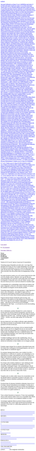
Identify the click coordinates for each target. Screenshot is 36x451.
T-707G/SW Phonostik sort (18, 72)
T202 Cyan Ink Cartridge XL (19, 113)
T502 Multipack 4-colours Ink (14, 126)
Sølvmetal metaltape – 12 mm (12, 65)
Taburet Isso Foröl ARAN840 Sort (12, 227)
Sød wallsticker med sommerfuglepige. (17, 59)
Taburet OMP (6, 234)
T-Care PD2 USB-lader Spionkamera (15, 80)
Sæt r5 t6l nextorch (13, 30)
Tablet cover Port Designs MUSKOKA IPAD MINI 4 (17, 170)
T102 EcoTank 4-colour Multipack (17, 98)
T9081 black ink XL (9, 139)
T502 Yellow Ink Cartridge (14, 127)
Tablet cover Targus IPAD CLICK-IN (17, 179)
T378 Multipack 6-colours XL (14, 124)
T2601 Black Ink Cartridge (22, 117)
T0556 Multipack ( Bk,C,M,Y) (19, 91)
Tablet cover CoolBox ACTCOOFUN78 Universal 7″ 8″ (17, 158)
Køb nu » (9, 250)
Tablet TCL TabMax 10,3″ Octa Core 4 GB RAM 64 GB (16, 198)
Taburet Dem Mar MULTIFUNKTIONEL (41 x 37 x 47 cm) (17, 216)
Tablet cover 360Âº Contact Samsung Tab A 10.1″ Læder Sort (16, 157)
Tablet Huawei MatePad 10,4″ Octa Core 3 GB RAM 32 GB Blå (16, 182)
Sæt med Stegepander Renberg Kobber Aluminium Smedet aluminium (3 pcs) (17, 20)
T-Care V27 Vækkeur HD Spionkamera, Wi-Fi (16, 84)
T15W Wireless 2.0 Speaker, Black (18, 104)
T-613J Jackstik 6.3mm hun (17, 71)
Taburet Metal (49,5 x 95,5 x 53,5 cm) (13, 231)
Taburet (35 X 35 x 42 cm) (22, 206)
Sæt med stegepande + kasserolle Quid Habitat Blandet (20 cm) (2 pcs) (17, 12)
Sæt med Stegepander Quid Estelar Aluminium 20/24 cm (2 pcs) (15, 17)
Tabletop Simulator (10, 206)
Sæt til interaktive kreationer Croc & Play (16, 31)
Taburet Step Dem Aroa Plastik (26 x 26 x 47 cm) (17, 239)
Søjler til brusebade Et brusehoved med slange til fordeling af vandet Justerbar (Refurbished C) (17, 62)
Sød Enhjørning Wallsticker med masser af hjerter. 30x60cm (17, 35)
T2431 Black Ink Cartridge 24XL (20, 115)
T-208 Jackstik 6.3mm (8, 68)
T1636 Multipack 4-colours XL (16, 107)
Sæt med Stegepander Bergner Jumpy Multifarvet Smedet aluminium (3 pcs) (17, 15)
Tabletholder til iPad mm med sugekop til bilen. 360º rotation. (18, 204)
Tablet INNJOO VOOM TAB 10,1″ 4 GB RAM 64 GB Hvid (15, 184)
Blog (7, 449)
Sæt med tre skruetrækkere (12, 27)
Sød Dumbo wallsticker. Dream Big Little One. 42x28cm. (16, 33)
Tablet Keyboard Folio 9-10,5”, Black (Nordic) (17, 185)
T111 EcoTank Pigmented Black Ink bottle (18, 101)
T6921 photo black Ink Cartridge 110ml (20, 135)
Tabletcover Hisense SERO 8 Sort (13, 203)
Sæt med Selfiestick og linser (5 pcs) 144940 (12, 4)
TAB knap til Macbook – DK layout (15, 144)
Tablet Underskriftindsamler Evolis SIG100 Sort (14, 199)
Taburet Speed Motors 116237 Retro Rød (19, 238)
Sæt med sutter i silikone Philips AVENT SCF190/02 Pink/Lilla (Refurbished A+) (18, 24)
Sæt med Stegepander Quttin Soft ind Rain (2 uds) (17, 18)
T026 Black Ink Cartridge (10, 86)
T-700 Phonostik (28, 71)
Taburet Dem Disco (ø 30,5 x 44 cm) (13, 215)
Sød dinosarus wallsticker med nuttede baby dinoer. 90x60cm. (17, 32)
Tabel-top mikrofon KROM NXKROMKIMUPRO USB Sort (13, 146)
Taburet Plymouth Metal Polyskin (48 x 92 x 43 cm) (16, 235)
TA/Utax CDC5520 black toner (21, 142)
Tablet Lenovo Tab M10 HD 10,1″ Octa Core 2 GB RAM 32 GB (18, 187)
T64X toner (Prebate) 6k (15, 132)
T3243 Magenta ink (15, 121)
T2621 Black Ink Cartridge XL (19, 118)
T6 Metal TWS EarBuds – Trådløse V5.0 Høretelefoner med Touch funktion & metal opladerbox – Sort (18, 129)
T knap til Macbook (9, 66)
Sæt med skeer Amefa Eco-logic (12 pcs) (13, 6)
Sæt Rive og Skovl (23, 30)
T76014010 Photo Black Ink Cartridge (17, 136)
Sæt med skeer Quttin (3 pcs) (14, 12)
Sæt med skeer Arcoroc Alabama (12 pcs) (16, 9)
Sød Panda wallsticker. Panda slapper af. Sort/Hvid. (17, 41)
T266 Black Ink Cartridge (20, 120)
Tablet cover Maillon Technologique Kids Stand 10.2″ (18, 165)
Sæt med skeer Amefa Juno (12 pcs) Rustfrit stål (16, 6)
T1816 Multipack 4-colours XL (13, 112)
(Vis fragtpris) (6, 247)
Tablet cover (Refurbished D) (17, 156)
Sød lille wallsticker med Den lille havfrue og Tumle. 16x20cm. (17, 36)
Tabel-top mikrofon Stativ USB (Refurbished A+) (18, 148)
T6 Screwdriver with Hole (17, 130)
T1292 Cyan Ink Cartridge (18, 103)
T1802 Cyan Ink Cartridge (13, 109)
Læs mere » (4, 250)
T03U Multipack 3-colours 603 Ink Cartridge (17, 88)
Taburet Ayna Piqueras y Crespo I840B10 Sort (18, 213)
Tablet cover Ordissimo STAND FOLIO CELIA (16, 169)
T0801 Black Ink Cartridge (15, 94)
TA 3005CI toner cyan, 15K (13, 141)
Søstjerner (22, 65)
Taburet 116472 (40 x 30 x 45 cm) (19, 208)
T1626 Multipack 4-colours (15, 106)
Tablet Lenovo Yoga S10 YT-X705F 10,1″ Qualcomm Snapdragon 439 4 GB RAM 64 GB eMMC (17, 190)
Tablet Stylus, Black (19, 197)
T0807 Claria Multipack (12, 95)
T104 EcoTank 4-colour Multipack (16, 100)
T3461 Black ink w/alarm (19, 123)
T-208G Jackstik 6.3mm (13, 69)
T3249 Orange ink (7, 123)
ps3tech (3, 1)
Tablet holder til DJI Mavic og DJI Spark (13, 182)
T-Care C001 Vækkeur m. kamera (16, 77)
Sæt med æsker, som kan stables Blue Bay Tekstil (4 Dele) (16, 27)
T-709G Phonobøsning (14, 74)
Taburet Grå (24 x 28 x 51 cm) (11, 224)
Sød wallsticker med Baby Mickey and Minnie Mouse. (17, 43)
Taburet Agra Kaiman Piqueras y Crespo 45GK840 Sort (18, 208)
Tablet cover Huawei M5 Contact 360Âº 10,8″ (16, 164)
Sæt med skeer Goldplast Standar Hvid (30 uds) (18, 9)
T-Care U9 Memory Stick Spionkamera (15, 83)
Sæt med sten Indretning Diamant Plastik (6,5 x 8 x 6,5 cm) (18, 21)
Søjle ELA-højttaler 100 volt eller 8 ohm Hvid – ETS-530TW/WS (17, 59)
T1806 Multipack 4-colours (13, 110)
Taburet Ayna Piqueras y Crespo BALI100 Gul (15, 212)
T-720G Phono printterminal (10, 75)
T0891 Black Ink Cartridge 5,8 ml (16, 97)
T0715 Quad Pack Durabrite (18, 92)
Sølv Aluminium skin (19, 63)
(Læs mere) (4, 244)
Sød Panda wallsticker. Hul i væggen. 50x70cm (18, 40)
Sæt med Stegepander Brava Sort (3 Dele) (14, 16)
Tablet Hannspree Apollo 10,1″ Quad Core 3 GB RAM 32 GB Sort (15, 180)
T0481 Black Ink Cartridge (21, 89)
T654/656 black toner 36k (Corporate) (21, 133)
